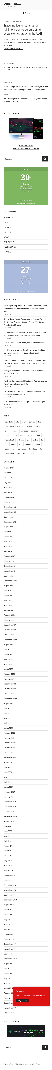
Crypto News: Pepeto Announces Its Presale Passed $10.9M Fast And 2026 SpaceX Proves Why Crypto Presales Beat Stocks (24, 322)
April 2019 (7, 865)
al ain (24, 421)
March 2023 (8, 669)
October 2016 (9, 1012)
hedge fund (37, 67)
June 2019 (8, 855)
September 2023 (10, 639)
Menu (27, 13)
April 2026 (7, 487)
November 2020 (10, 806)
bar (39, 421)
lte (42, 439)
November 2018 (10, 890)
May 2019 (7, 860)
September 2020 (10, 816)
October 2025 (9, 517)
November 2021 (10, 747)
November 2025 (10, 512)
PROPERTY (9, 242)
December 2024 (10, 566)
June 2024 (8, 595)
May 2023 (7, 659)
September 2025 (10, 521)
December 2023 (10, 624)
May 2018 (7, 919)
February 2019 (9, 875)
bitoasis (29, 426)
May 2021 (7, 777)
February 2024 (9, 615)
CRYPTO (7, 222)
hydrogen (20, 439)
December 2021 (10, 742)
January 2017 (9, 998)
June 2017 (8, 973)
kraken (35, 439)
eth (21, 435)
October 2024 (9, 576)
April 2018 (7, 924)
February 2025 (9, 556)
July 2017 (7, 968)
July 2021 (7, 767)
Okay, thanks (22, 1000)
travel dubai (9, 453)
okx (20, 444)
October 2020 (9, 811)
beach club (9, 426)
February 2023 (9, 674)
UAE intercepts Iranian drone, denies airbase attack (24, 342)
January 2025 (9, 561)
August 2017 (9, 963)
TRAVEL (7, 251)
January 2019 (9, 880)
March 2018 (8, 929)
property (28, 444)
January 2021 (9, 796)
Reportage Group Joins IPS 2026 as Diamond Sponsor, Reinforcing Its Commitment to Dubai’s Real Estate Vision (25, 308)
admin (19, 22)
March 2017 (8, 988)
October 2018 (9, 895)
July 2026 (7, 472)
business (14, 430)
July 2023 (7, 649)
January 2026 (9, 502)
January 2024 (9, 620)
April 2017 (7, 983)
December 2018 (10, 885)
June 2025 (8, 536)
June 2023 (8, 654)
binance (20, 426)
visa (24, 453)
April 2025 (7, 546)
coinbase (24, 430)
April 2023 (7, 664)
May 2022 (7, 718)
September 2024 (10, 580)
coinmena (35, 430)
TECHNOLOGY (10, 247)
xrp (31, 453)
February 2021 (9, 791)
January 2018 (9, 939)
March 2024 (8, 610)
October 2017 (9, 953)
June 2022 (8, 713)
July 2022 (7, 708)
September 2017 (10, 958)
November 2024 (10, 571)
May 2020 (7, 836)
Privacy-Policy (9, 1064)
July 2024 (7, 590)
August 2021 (9, 762)
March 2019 (8, 870)
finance (26, 67)
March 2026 (8, 492)
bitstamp (38, 426)
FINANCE (11, 64)
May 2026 (7, 482)
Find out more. (40, 995)
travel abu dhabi (35, 448)
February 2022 (9, 733)
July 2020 (7, 826)
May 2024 (7, 600)
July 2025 (7, 531)
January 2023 (9, 679)
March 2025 (8, 551)
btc (6, 430)
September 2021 (10, 757)
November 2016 (10, 1007)
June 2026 (8, 477)
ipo (45, 67)
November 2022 (10, 688)
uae (9, 69)
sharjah (37, 444)
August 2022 (9, 703)
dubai (19, 67)
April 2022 (7, 723)
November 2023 (10, 629)
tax (13, 448)
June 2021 (8, 772)
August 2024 (9, 585)
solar (7, 448)
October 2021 (9, 752)
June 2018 (8, 914)
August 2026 (9, 467)
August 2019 (9, 846)
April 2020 (7, 841)
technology (22, 448)
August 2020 (9, 821)
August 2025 (9, 526)
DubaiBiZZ (12, 4)
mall (6, 444)
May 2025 (7, 541)
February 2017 (9, 993)
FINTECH (7, 232)
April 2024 (7, 605)
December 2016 (10, 1003)
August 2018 (9, 904)
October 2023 (9, 634)
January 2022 (9, 737)
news (13, 444)
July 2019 (7, 850)
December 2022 (10, 683)
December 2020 (10, 801)
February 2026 (9, 497)
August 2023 (9, 644)
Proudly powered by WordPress (28, 1064)
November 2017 (10, 949)
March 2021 (8, 787)
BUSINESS (8, 217)
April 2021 (7, 782)
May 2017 (7, 978)
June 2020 (8, 831)
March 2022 (8, 728)
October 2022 (9, 693)
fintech (37, 435)
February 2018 (9, 934)
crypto (7, 435)
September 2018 (10, 899)
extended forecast (26, 200)
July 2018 (7, 909)
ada (17, 421)
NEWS (6, 237)
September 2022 (10, 698)
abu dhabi (9, 421)
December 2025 (10, 507)
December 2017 (10, 944)
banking (11, 67)
